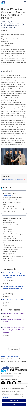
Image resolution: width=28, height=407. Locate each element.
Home (3, 356)
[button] (14, 349)
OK (14, 404)
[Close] (26, 386)
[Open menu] (25, 2)
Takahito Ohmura (8, 195)
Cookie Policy (5, 397)
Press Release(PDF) (13, 179)
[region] (14, 395)
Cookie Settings (14, 400)
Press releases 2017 (13, 356)
